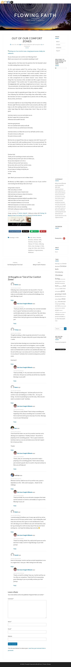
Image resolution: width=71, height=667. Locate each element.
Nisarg (49, 664)
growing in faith (14, 237)
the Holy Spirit (61, 318)
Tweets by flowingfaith (60, 342)
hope (59, 299)
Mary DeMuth (64, 306)
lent (57, 301)
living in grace (58, 303)
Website (10, 636)
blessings (57, 263)
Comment (11, 599)
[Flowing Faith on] (60, 240)
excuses (36, 242)
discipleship (62, 283)
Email (10, 629)
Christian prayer (62, 279)
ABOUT (58, 41)
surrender (61, 316)
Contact (58, 44)
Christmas (63, 281)
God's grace (57, 288)
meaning (56, 308)
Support (58, 50)
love (61, 306)
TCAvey (16, 330)
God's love (63, 288)
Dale (15, 428)
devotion (30, 242)
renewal (60, 312)
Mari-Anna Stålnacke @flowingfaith (31, 44)
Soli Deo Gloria (37, 215)
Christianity (59, 272)
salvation (57, 314)
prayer (57, 310)
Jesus (63, 299)
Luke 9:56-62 (40, 248)
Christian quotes (58, 281)
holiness (56, 299)
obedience (31, 250)
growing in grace (58, 296)
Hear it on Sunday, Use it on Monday (22, 215)
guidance (64, 296)
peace (63, 308)
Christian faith (37, 239)
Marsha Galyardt (22, 213)
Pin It (56, 252)
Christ (34, 237)
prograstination (38, 250)
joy (55, 301)
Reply (12, 300)
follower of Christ (33, 244)
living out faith (32, 248)
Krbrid (16, 512)
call (31, 237)
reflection (31, 252)
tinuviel (16, 555)
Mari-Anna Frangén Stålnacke (24, 303)
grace (63, 291)
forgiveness (61, 286)
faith (39, 242)
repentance (64, 312)
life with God (61, 301)
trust (56, 320)
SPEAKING (58, 47)
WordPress (39, 664)
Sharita (16, 284)
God (33, 246)
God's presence (58, 291)
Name (10, 621)
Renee (16, 387)
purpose (60, 310)
